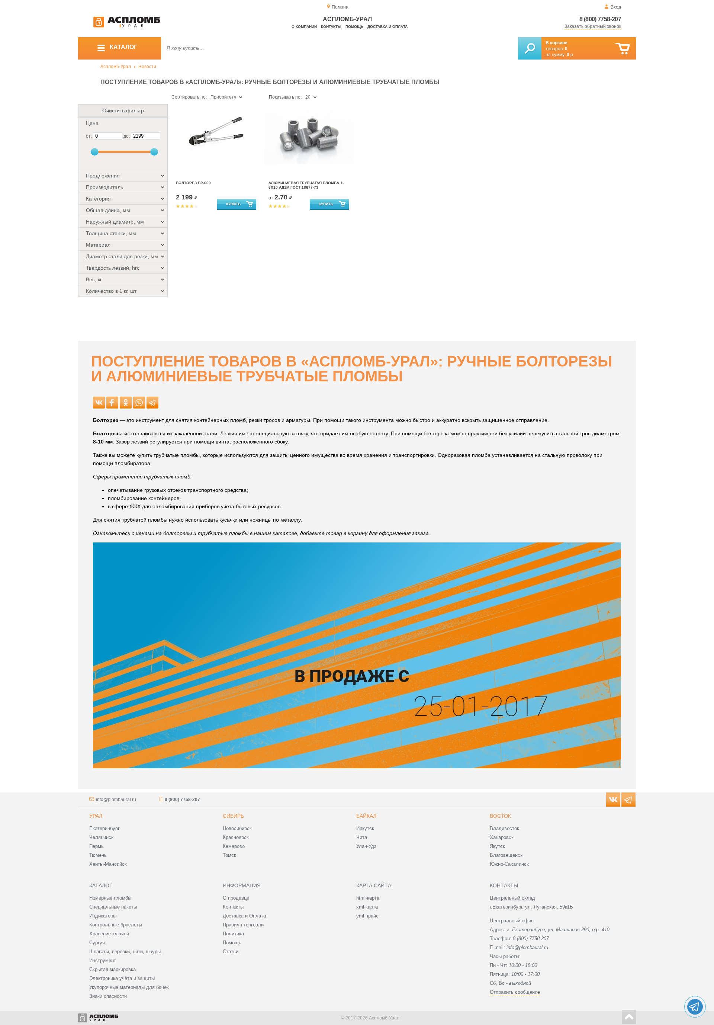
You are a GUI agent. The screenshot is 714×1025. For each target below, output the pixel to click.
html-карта (367, 898)
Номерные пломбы (110, 898)
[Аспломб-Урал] (127, 26)
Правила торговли (243, 925)
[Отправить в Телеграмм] (152, 403)
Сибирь (233, 816)
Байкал (366, 816)
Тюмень (98, 855)
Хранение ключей (109, 933)
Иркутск (365, 828)
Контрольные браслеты (115, 925)
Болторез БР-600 (193, 183)
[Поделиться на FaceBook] (112, 403)
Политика (233, 933)
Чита (361, 837)
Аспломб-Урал (115, 66)
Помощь (354, 27)
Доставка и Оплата (244, 916)
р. (570, 54)
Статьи (230, 951)
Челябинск (101, 837)
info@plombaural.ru (116, 799)
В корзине (556, 42)
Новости (147, 66)
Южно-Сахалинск (509, 864)
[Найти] (529, 48)
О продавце (236, 898)
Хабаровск (502, 837)
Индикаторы (102, 916)
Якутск (497, 846)
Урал (95, 816)
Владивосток (504, 828)
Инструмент (102, 960)
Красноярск (236, 837)
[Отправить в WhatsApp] (139, 403)
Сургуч (97, 942)
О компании (304, 27)
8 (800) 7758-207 (600, 19)
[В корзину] (622, 49)
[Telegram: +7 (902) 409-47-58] (695, 1007)
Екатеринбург (104, 828)
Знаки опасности (108, 996)
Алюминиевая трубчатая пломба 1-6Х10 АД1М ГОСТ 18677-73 (306, 185)
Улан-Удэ (366, 846)
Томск (229, 855)
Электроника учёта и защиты (122, 978)
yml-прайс (367, 916)
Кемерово (234, 846)
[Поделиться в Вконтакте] (99, 403)
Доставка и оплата (387, 27)
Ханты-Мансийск (108, 864)
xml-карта (367, 907)
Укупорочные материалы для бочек (129, 987)
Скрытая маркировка (112, 969)
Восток (500, 816)
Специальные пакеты (113, 907)
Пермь (96, 846)
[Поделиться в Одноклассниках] (126, 403)
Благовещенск (506, 855)
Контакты (331, 27)
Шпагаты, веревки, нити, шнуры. (125, 951)
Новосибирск (237, 828)
